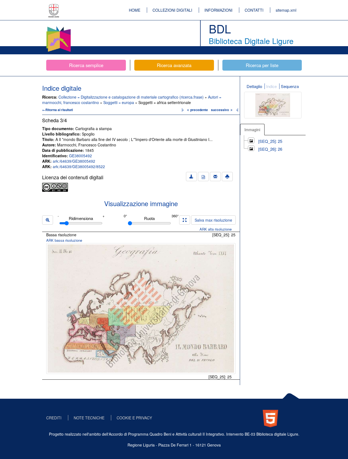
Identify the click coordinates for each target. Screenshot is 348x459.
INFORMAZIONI (218, 10)
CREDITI (53, 417)
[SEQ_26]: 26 (270, 149)
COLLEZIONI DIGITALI (172, 10)
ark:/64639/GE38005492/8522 (79, 166)
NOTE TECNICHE (89, 417)
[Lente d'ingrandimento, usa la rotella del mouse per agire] (47, 220)
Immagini (252, 129)
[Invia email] (215, 176)
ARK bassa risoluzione (64, 240)
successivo (220, 109)
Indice (271, 86)
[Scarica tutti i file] (191, 176)
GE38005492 (80, 155)
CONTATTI (254, 10)
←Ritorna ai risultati (57, 109)
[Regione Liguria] (54, 7)
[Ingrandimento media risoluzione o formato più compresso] (184, 220)
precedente (199, 109)
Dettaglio (254, 86)
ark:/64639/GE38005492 (74, 161)
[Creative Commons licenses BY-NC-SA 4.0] (55, 186)
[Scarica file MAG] (203, 176)
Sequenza (290, 86)
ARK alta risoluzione (216, 229)
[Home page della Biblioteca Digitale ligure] (58, 27)
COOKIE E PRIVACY (134, 417)
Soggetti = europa (119, 102)
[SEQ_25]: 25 (270, 141)
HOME (134, 10)
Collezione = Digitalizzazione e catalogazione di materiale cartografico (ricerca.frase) (131, 97)
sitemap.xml (286, 10)
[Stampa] (227, 176)
